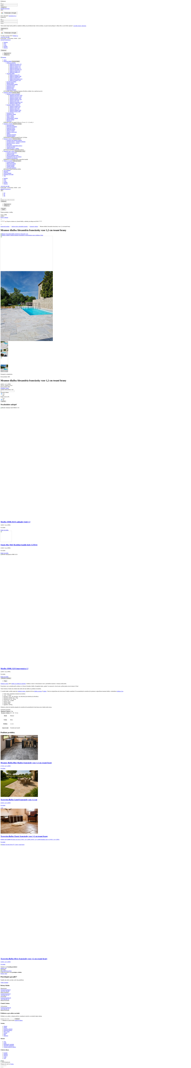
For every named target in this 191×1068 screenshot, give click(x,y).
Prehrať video (4, 973)
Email (2, 4)
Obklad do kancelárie (16, 102)
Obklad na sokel (15, 107)
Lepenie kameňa (10, 162)
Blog (5, 1034)
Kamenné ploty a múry (9, 151)
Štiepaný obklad (10, 119)
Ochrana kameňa (11, 165)
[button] (4, 530)
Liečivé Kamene (7, 173)
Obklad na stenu (4, 683)
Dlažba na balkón (15, 77)
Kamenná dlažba (7, 61)
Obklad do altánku (15, 110)
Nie (3, 395)
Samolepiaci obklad (11, 114)
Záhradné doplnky (11, 136)
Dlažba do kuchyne (15, 65)
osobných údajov (19, 1020)
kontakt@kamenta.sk (6, 993)
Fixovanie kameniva (11, 167)
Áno (3, 394)
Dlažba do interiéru (11, 62)
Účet (5, 1041)
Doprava (6, 47)
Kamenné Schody (11, 85)
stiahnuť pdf (3, 968)
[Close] (1, 224)
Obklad (5, 1026)
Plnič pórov (9, 144)
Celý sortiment (7, 170)
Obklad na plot (14, 109)
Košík (5, 1043)
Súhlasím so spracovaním (12, 1020)
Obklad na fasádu (15, 106)
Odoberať (17, 1018)
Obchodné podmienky (9, 1045)
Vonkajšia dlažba (11, 73)
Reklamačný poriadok (9, 1044)
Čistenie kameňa (10, 166)
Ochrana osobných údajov (10, 1047)
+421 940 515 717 (5, 995)
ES (4, 194)
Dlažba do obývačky (16, 64)
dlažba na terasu (38, 691)
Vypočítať (3, 401)
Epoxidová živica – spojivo (13, 143)
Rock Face (9, 121)
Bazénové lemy (10, 88)
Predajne (6, 42)
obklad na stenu (21, 691)
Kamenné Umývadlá (8, 174)
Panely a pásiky (10, 115)
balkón (44, 691)
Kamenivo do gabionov (12, 158)
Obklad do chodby (15, 98)
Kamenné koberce (8, 1030)
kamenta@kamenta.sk (6, 997)
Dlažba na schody (15, 71)
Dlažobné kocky (10, 87)
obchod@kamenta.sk (6, 989)
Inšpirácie (6, 171)
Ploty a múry (7, 1031)
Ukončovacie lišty (11, 147)
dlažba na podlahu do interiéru (18, 683)
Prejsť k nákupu (4, 217)
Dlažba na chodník (15, 76)
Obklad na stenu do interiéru (13, 94)
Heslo (2, 5)
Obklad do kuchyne (16, 96)
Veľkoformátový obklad (12, 118)
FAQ (5, 43)
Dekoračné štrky (10, 125)
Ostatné (5, 1033)
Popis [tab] (5, 681)
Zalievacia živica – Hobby (13, 148)
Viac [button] (5, 175)
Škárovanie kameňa (11, 163)
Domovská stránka (5, 226)
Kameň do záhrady (8, 123)
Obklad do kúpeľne (16, 99)
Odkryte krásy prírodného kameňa (19, 226)
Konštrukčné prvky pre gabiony (14, 156)
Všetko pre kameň (8, 160)
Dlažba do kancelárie (16, 69)
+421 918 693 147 (5, 999)
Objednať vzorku (5, 388)
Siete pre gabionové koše (12, 155)
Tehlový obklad (10, 117)
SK (2, 190)
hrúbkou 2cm (120, 691)
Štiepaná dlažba (10, 83)
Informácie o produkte (6, 678)
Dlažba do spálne (15, 72)
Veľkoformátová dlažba (12, 84)
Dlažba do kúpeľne (15, 68)
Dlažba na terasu (15, 75)
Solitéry (8, 133)
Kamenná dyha (10, 113)
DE (4, 195)
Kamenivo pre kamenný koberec (14, 140)
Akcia (5, 60)
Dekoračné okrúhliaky (12, 126)
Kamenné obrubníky (11, 89)
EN (4, 193)
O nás (5, 45)
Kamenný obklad (8, 92)
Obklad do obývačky (16, 95)
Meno (2, 20)
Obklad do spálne (15, 103)
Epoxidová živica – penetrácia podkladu (16, 141)
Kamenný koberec (8, 138)
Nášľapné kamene (11, 129)
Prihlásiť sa (15, 35)
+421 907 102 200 (5, 37)
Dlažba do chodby (15, 67)
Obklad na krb (14, 100)
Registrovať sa (4, 28)
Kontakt (5, 46)
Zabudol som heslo (5, 8)
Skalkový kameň (10, 130)
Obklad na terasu (15, 111)
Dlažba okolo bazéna (16, 79)
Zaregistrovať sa (12, 15)
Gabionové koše (10, 154)
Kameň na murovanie (12, 132)
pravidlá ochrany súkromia (79, 25)
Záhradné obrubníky (11, 134)
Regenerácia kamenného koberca (14, 145)
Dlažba (5, 1027)
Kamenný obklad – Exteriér (13, 104)
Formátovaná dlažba (11, 81)
